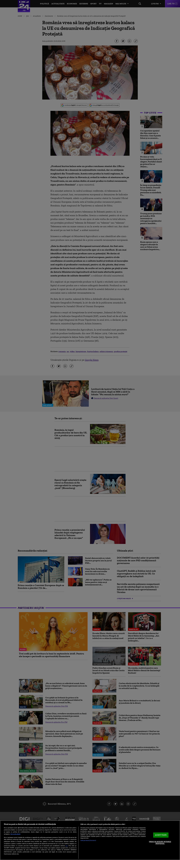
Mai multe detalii (15, 834)
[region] (90, 840)
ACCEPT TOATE (161, 835)
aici (67, 845)
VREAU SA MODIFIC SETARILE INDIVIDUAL (160, 843)
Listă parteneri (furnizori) (88, 840)
